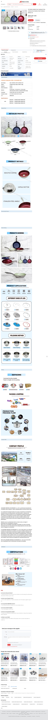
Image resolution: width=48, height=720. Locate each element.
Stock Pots (7, 697)
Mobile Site (22, 712)
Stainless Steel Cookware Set (5, 688)
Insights (26, 712)
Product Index (43, 711)
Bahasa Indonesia (27, 714)
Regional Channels (38, 711)
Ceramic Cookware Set (37, 697)
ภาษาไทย (45, 713)
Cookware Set (16, 6)
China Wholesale (23, 711)
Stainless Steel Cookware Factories (17, 701)
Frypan (25, 688)
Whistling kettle (14, 688)
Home (1, 6)
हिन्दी (42, 713)
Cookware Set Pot (32, 704)
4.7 (37, 51)
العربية (34, 713)
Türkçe (19, 714)
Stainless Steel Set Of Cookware (6, 704)
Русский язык (21, 713)
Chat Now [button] (38, 20)
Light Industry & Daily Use (7, 6)
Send (9, 644)
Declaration (33, 716)
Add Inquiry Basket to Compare (14, 31)
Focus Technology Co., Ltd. (17, 716)
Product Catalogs (14, 686)
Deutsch (28, 713)
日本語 (39, 713)
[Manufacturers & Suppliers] (24, 2)
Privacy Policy (38, 716)
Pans (12, 697)
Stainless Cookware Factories (38, 701)
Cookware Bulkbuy (4, 706)
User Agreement (29, 716)
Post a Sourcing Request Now (12, 646)
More (2, 708)
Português (13, 713)
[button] (29, 52)
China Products (8, 711)
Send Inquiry (31, 20)
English (7, 713)
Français (17, 713)
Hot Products (4, 711)
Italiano (25, 713)
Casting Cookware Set (24, 704)
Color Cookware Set (40, 704)
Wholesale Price (28, 711)
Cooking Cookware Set (16, 704)
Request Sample (43, 22)
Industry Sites (33, 711)
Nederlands (31, 713)
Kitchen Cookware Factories (6, 701)
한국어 (37, 713)
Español (10, 713)
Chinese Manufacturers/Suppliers (15, 711)
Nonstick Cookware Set (18, 697)
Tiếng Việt (22, 714)
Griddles (3, 697)
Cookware (12, 6)
